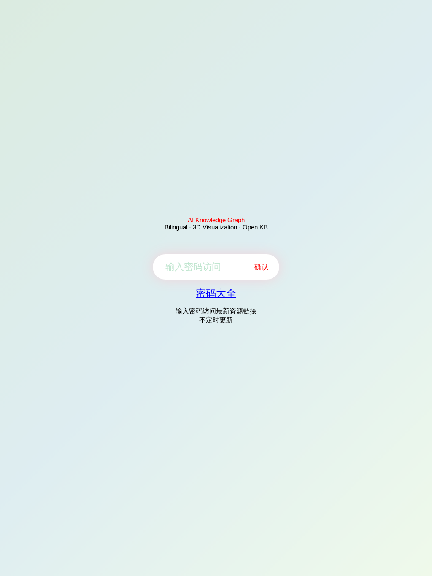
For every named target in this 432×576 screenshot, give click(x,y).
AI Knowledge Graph (216, 219)
